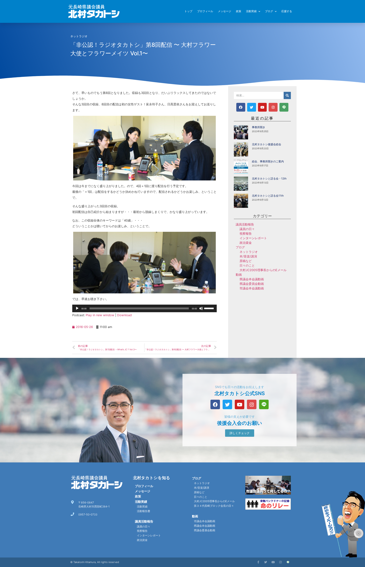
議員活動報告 (245, 224)
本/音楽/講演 (248, 256)
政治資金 (246, 243)
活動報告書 (143, 511)
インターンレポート (253, 238)
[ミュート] (201, 308)
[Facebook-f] (258, 562)
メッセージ (224, 11)
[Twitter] (251, 107)
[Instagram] (273, 107)
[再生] (77, 308)
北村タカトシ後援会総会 (266, 144)
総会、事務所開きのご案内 (268, 161)
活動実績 (251, 11)
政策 (238, 11)
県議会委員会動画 (252, 284)
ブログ (269, 11)
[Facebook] (240, 107)
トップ (188, 11)
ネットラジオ (78, 36)
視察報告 (246, 233)
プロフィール (205, 11)
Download (124, 315)
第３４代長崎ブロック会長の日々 (214, 505)
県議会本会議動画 (252, 279)
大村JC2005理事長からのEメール (263, 270)
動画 (239, 274)
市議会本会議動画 (252, 288)
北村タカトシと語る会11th (268, 195)
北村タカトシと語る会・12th (269, 178)
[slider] (209, 308)
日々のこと (247, 265)
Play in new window (100, 315)
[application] (144, 308)
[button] (239, 433)
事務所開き (258, 127)
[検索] (287, 95)
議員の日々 (247, 229)
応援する (286, 11)
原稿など (246, 261)
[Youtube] (262, 107)
